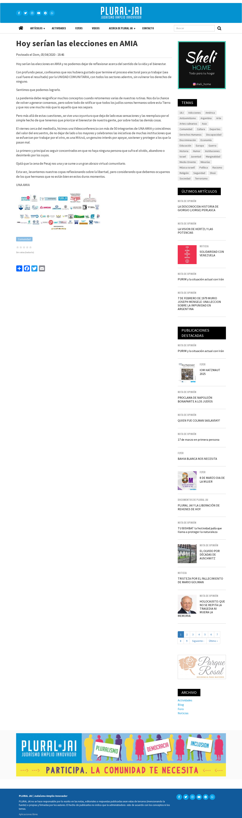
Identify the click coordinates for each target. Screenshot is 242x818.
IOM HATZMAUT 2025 (210, 371)
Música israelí (187, 167)
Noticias (183, 713)
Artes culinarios (188, 123)
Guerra (212, 145)
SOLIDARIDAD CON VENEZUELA (212, 253)
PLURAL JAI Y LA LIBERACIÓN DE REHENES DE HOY (199, 507)
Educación (185, 145)
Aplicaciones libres (28, 814)
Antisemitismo (188, 118)
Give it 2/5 (20, 247)
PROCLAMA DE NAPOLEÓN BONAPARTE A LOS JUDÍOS (195, 399)
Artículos (34, 29)
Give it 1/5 (17, 247)
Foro (181, 709)
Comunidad (24, 239)
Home (21, 27)
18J (182, 112)
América (210, 112)
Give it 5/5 (30, 247)
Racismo (217, 167)
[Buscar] (219, 28)
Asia (204, 123)
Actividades (59, 28)
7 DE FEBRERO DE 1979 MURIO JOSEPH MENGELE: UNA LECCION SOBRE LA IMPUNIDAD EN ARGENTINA (199, 303)
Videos (95, 28)
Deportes (215, 129)
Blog (181, 704)
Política (203, 167)
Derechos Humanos (191, 134)
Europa (200, 145)
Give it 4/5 (27, 247)
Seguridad (199, 173)
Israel (183, 156)
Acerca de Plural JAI (118, 29)
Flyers (78, 28)
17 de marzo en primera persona (198, 439)
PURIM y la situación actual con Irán (201, 279)
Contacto (148, 28)
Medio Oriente (188, 162)
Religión (184, 173)
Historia (184, 151)
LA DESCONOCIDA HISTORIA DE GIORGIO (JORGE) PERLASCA (198, 208)
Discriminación (188, 140)
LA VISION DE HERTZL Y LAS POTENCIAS (195, 230)
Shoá (213, 173)
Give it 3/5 (24, 247)
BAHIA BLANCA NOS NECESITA (197, 459)
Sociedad (185, 178)
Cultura (201, 129)
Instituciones (212, 151)
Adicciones (194, 112)
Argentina (206, 118)
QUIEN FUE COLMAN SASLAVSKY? (199, 420)
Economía (206, 140)
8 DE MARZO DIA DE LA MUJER (212, 479)
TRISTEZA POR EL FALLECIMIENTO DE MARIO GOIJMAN (200, 580)
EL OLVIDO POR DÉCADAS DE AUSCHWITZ (210, 554)
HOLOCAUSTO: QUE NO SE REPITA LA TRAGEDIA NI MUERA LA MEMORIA (201, 608)
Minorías (205, 162)
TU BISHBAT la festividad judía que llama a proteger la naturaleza (200, 530)
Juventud (196, 156)
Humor (196, 151)
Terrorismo (201, 178)
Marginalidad (213, 156)
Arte (218, 118)
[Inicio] (126, 13)
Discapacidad (213, 134)
